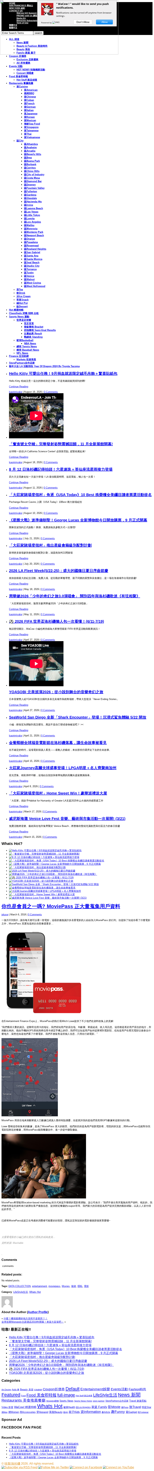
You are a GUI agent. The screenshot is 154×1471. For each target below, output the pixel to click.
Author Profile (38, 1312)
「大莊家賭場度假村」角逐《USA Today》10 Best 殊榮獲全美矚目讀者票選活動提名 (80, 495)
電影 (86, 1286)
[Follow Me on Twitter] (53, 1467)
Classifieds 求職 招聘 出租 (24, 313)
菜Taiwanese (31, 130)
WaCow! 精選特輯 (25, 1407)
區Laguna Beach (33, 208)
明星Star (146, 1407)
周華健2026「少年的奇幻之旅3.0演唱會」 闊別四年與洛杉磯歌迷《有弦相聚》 (74, 596)
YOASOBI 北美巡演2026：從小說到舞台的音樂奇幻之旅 (56, 692)
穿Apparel (42, 1411)
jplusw (5, 914)
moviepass (54, 1286)
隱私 (80, 1286)
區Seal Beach (31, 262)
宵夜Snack (23, 299)
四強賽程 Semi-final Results (40, 330)
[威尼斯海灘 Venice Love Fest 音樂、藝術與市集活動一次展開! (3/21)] (48, 897)
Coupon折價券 (54, 1389)
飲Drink (21, 293)
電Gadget (131, 1411)
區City (20, 140)
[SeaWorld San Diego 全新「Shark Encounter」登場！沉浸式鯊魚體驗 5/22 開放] (54, 884)
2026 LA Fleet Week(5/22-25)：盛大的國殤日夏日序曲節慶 (58, 571)
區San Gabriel (32, 252)
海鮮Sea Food (32, 123)
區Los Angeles (32, 221)
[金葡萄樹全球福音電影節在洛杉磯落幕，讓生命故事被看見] (42, 887)
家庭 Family (99, 1407)
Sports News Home (83, 1401)
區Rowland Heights (35, 249)
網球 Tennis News (27, 346)
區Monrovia (30, 228)
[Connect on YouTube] (118, 1467)
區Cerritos (30, 167)
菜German (30, 106)
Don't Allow (82, 21)
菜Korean (29, 117)
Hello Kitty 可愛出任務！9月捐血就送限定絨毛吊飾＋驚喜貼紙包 (63, 373)
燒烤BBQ (29, 93)
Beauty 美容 (26, 1389)
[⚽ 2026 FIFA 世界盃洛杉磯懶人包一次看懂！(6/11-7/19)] (41, 877)
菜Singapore (31, 127)
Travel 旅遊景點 (137, 1400)
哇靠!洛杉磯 (12, 1463)
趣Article (106, 1412)
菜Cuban (29, 100)
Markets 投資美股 (26, 359)
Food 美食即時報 (18, 76)
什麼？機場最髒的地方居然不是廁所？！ (26, 1318)
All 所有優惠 (23, 62)
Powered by (46, 22)
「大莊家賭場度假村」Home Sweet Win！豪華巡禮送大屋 (58, 793)
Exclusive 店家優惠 (27, 59)
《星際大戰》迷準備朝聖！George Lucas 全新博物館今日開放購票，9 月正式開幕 (78, 520)
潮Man (5, 1412)
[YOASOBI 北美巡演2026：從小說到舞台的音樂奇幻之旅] (41, 880)
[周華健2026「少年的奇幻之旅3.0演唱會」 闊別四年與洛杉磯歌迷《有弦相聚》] (53, 874)
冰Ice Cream (24, 296)
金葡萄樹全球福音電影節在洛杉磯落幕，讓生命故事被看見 (58, 743)
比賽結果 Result (33, 333)
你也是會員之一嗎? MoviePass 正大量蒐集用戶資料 (61, 906)
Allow (104, 21)
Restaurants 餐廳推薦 (21, 83)
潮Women (13, 1412)
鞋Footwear (143, 1412)
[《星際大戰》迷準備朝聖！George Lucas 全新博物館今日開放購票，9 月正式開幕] (55, 864)
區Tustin (29, 272)
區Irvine (28, 205)
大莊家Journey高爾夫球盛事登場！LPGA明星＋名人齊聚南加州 (62, 768)
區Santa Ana (31, 255)
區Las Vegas (31, 211)
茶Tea (20, 289)
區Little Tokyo (32, 215)
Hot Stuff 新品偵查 (27, 79)
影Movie (114, 1407)
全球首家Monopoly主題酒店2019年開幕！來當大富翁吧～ (33, 1321)
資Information (91, 1412)
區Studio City (31, 265)
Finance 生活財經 (19, 356)
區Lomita (29, 218)
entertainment (39, 1286)
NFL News (22, 353)
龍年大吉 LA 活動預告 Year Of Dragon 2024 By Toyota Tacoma (44, 366)
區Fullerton (30, 191)
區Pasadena (31, 242)
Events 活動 (16, 66)
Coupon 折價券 (17, 56)
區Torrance (30, 269)
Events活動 (119, 1389)
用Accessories (28, 1412)
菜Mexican (30, 120)
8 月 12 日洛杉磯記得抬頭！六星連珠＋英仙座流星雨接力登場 (60, 469)
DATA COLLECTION (19, 1286)
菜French (29, 103)
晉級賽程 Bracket (33, 326)
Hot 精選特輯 (16, 309)
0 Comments (51, 391)
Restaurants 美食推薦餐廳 (23, 1400)
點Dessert (22, 306)
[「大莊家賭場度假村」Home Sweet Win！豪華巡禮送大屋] (42, 894)
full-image (66, 1395)
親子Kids (74, 1411)
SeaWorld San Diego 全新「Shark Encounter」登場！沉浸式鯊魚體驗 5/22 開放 (77, 717)
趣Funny (118, 1412)
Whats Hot (35, 1292)
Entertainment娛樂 (95, 1389)
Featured (11, 1394)
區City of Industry (34, 174)
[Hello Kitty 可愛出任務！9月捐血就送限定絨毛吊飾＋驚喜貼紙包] (45, 850)
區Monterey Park (33, 232)
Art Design (6, 1389)
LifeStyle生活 (20, 1292)
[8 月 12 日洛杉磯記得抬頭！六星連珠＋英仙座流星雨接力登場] (44, 857)
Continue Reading (18, 386)
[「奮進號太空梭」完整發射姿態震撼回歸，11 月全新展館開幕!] (44, 853)
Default (73, 1388)
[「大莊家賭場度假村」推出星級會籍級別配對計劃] (37, 867)
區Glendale (30, 198)
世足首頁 (29, 323)
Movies (66, 1286)
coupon (38, 1389)
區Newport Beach (34, 235)
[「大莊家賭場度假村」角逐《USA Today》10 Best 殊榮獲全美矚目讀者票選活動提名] (56, 860)
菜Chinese (30, 96)
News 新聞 (129, 1394)
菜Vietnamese (32, 137)
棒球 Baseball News (28, 349)
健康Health (69, 1407)
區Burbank (30, 164)
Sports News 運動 (19, 316)
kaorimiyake (15, 391)
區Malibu (29, 225)
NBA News (30, 343)
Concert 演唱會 (25, 73)
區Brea (28, 157)
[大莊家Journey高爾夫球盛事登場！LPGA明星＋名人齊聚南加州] (45, 891)
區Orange (29, 238)
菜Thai (28, 134)
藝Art (65, 1412)
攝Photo (124, 1407)
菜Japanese (30, 113)
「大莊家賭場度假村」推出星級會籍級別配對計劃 (50, 545)
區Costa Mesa (32, 177)
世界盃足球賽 (24, 320)
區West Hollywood (34, 286)
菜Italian (29, 110)
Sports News (66, 1400)
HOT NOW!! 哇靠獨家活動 (31, 69)
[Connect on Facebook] (86, 1467)
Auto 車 (15, 1389)
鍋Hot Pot (22, 303)
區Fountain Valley (34, 188)
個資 (73, 1286)
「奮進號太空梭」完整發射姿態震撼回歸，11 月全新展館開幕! (61, 444)
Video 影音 (7, 1407)
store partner (99, 1401)
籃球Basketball (25, 340)
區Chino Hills (31, 171)
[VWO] (56, 22)
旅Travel (135, 1407)
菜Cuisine (22, 86)
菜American (31, 90)
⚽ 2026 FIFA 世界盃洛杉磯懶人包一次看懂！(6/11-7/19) (56, 621)
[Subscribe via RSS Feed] (20, 1467)
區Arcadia (29, 150)
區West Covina (32, 282)
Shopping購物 (52, 1401)
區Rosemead (31, 245)
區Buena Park (32, 161)
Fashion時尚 (137, 1389)
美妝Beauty (56, 1411)
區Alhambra (31, 144)
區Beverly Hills (32, 154)
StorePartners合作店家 (22, 362)
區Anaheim (30, 147)
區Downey (30, 184)
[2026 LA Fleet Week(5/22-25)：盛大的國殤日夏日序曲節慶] (42, 870)
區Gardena (30, 194)
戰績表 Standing (33, 337)
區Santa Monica (33, 259)
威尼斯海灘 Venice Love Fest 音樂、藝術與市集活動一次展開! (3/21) (67, 819)
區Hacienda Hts (33, 201)
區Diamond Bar (33, 181)
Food (23, 1395)
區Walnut (29, 279)
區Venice (29, 276)
